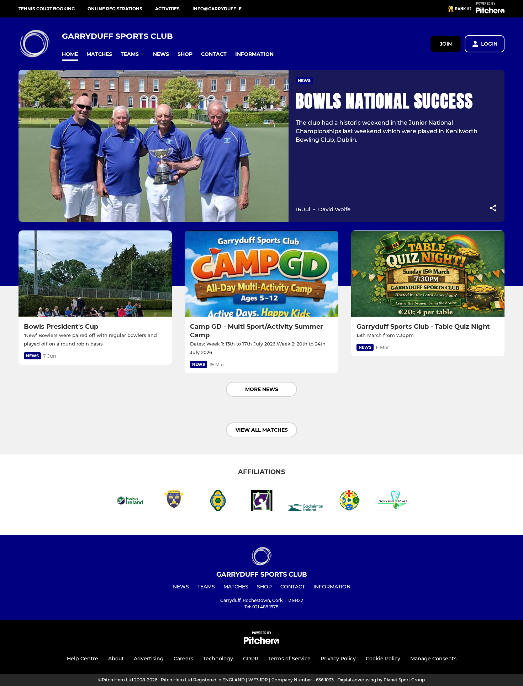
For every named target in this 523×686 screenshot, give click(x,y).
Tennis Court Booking (47, 8)
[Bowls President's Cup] (95, 273)
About (116, 658)
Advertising (149, 658)
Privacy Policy (338, 658)
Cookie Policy (383, 658)
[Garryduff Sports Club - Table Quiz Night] (427, 273)
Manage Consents (433, 658)
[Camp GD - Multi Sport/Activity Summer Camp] (261, 273)
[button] (70, 54)
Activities (167, 8)
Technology (218, 658)
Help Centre (82, 658)
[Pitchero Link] (490, 11)
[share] (493, 209)
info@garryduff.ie (217, 8)
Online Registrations (115, 8)
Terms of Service (289, 658)
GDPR (250, 658)
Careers (183, 658)
